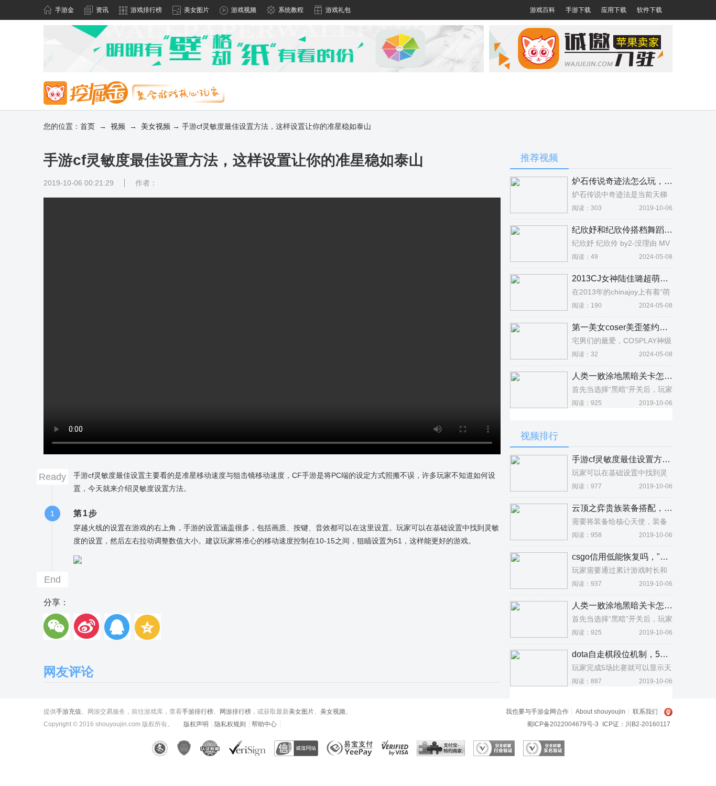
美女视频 (155, 126)
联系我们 (645, 711)
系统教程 (290, 10)
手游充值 (68, 711)
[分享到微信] (57, 627)
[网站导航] (668, 711)
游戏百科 (542, 10)
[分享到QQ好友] (117, 627)
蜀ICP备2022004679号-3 (563, 724)
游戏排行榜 (146, 10)
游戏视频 (243, 10)
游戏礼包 (338, 10)
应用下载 (613, 10)
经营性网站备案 (184, 748)
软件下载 (649, 10)
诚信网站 (296, 748)
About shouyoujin (600, 711)
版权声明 (196, 724)
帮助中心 (264, 724)
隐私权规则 (230, 724)
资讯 (102, 10)
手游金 (64, 10)
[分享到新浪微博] (87, 627)
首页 (87, 126)
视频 (118, 126)
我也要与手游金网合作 (537, 711)
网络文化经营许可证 (160, 748)
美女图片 (196, 10)
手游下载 (578, 10)
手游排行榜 (197, 711)
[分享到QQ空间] (148, 627)
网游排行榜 (235, 711)
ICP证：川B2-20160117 (636, 724)
